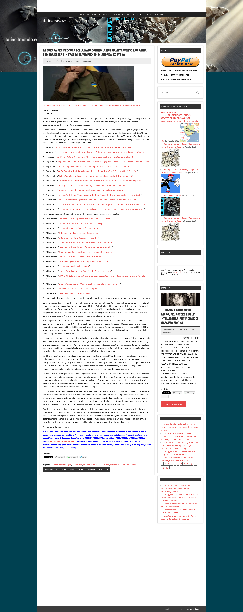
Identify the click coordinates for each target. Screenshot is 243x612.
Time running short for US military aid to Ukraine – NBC (84, 261)
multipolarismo (90, 464)
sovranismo (115, 464)
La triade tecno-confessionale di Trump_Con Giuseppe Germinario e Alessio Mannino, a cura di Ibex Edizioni (180, 436)
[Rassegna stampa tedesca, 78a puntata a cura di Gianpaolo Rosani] (170, 166)
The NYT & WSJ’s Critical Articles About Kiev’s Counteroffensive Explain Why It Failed (94, 156)
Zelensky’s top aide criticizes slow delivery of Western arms (85, 242)
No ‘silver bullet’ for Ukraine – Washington (78, 288)
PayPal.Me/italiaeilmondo (62, 441)
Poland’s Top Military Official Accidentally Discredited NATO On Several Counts (93, 166)
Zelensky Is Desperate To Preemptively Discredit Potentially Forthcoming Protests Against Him (101, 209)
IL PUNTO (116, 15)
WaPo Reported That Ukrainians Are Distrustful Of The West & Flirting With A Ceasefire (97, 171)
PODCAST (149, 15)
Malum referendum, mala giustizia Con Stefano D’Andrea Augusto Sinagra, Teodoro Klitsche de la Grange (179, 445)
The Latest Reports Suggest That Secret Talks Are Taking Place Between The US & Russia (97, 199)
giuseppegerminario (71, 61)
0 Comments (88, 61)
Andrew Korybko (51, 469)
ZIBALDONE (91, 15)
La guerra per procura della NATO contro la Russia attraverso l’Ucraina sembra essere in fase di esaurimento (91, 105)
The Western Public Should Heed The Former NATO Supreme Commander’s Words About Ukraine (103, 204)
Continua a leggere (173, 404)
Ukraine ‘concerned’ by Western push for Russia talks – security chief (89, 283)
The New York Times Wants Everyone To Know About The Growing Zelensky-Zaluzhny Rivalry (99, 195)
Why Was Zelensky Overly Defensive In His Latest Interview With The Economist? (95, 176)
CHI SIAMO (159, 15)
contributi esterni (77, 469)
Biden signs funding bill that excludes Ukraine (79, 233)
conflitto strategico (62, 464)
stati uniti (126, 464)
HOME (81, 15)
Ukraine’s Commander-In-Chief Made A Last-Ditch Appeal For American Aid (91, 190)
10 (191, 464)
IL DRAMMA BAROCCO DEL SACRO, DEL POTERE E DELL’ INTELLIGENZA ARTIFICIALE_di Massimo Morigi (179, 316)
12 (163, 467)
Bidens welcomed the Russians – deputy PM (78, 237)
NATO (100, 464)
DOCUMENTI (137, 15)
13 (167, 467)
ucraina (134, 464)
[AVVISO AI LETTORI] (170, 214)
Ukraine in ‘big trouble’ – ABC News (75, 293)
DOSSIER (125, 15)
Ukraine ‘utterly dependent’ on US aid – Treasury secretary (85, 271)
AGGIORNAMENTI (169, 112)
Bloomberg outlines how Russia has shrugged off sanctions (85, 252)
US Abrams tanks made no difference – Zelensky (80, 223)
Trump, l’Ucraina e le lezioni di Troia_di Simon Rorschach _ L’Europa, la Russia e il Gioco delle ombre (179, 497)
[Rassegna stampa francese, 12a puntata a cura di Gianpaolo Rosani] (170, 192)
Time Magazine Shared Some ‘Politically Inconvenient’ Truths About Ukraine (90, 185)
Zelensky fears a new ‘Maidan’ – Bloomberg (78, 228)
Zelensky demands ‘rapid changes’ (74, 266)
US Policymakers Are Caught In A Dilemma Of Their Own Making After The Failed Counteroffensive (100, 152)
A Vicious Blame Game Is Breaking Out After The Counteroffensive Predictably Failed (93, 147)
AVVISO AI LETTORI (172, 195)
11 (195, 464)
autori (64, 469)
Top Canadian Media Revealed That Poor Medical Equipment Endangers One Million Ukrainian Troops (103, 161)
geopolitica (77, 464)
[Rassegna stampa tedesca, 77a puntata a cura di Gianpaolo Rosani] (170, 240)
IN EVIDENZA (104, 15)
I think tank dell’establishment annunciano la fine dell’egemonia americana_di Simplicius (176, 488)
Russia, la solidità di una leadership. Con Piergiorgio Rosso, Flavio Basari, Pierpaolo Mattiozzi (180, 427)
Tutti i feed (179, 272)
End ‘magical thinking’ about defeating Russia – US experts (85, 218)
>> (171, 467)
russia (106, 464)
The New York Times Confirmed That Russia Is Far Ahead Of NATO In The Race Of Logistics (100, 180)
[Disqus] (97, 509)
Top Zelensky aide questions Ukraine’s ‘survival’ (80, 256)
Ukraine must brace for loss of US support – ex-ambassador (85, 247)
